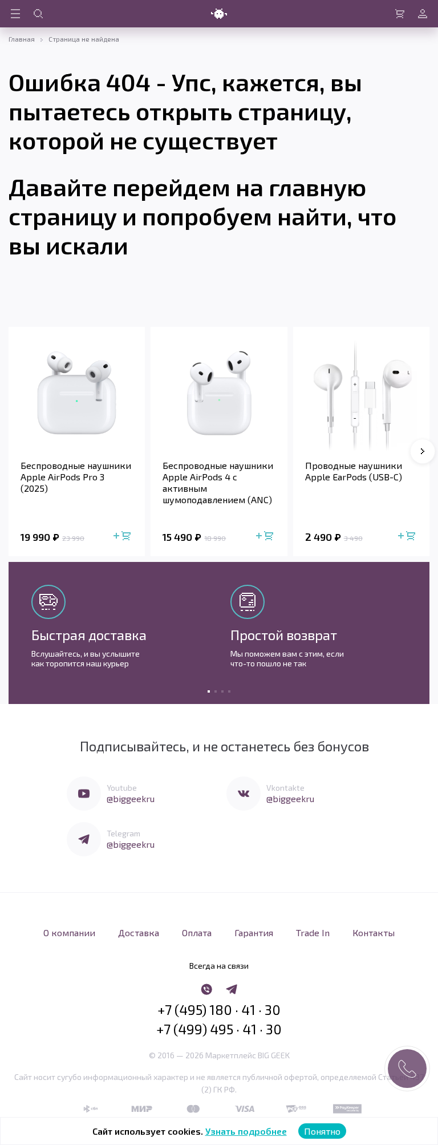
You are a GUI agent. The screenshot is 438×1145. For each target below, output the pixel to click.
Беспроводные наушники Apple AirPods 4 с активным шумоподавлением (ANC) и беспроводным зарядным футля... (218, 482)
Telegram (123, 833)
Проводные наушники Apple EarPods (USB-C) (353, 471)
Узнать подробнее (246, 1131)
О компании (69, 932)
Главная (22, 39)
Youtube (122, 787)
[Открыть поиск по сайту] (38, 14)
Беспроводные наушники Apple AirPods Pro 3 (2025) (76, 476)
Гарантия (253, 932)
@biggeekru (131, 798)
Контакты (373, 932)
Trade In (313, 932)
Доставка (138, 932)
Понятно (322, 1131)
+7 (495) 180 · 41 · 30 (219, 1010)
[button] (422, 451)
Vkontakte (285, 787)
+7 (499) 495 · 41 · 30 (219, 1029)
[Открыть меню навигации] (15, 14)
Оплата (197, 932)
